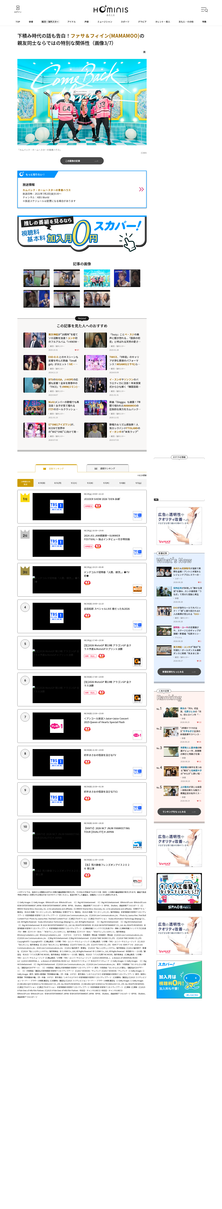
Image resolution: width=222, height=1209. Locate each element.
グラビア (142, 21)
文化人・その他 (186, 21)
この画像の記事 (72, 160)
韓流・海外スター (50, 21)
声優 (86, 21)
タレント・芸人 (162, 21)
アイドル (71, 21)
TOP (18, 21)
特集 (204, 21)
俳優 (31, 21)
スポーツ (125, 21)
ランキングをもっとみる (174, 811)
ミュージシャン (104, 21)
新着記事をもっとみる (173, 671)
